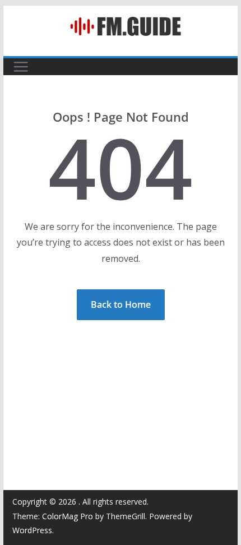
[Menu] (20, 66)
